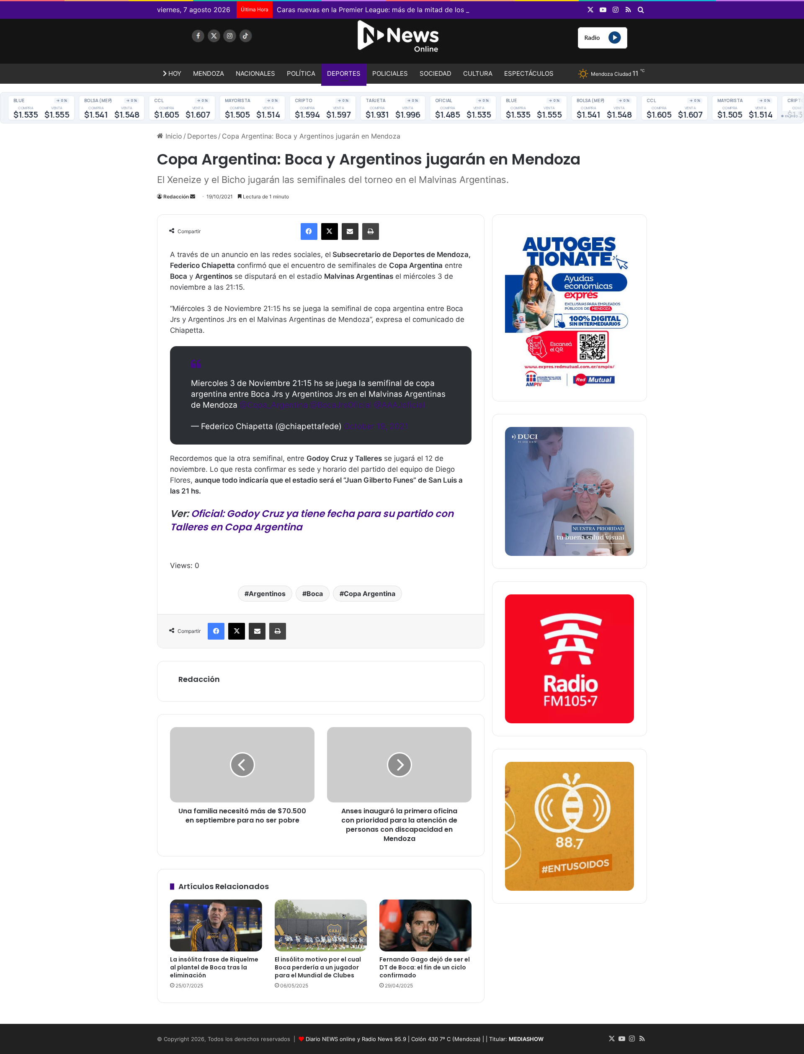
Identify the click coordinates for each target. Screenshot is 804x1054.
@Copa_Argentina (274, 405)
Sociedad (435, 73)
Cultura (477, 73)
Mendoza (208, 73)
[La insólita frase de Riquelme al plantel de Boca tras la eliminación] (216, 925)
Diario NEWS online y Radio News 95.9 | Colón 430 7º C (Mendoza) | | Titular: (425, 1039)
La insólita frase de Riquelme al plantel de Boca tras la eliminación (214, 967)
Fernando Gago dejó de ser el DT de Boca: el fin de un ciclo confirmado (424, 967)
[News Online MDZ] (234, 44)
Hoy (174, 73)
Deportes (344, 73)
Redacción (176, 196)
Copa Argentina (369, 593)
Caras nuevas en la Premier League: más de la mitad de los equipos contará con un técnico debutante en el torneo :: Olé (468, 9)
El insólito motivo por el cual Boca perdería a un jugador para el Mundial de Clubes (318, 967)
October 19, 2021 (376, 426)
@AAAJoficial (399, 405)
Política (301, 73)
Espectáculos (529, 73)
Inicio (172, 136)
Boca (315, 593)
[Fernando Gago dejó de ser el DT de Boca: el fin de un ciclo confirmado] (425, 925)
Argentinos (267, 593)
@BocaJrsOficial (341, 405)
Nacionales (255, 73)
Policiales (390, 73)
